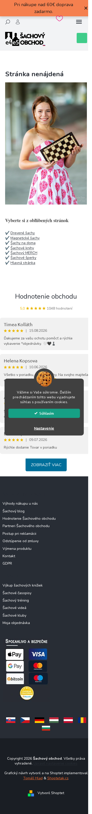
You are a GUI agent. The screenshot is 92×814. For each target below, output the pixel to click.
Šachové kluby (14, 615)
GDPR (7, 563)
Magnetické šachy (25, 238)
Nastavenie (44, 427)
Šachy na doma (23, 242)
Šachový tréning (16, 600)
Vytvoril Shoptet (51, 793)
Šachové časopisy (17, 593)
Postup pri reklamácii (19, 533)
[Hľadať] (8, 22)
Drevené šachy (22, 233)
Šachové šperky (23, 257)
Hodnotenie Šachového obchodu (29, 518)
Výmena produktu (17, 548)
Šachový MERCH (23, 252)
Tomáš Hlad (33, 778)
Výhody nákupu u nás (20, 503)
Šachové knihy (22, 248)
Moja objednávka (16, 622)
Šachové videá (14, 607)
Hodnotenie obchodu (46, 296)
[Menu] (79, 22)
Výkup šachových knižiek (23, 585)
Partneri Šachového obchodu (26, 526)
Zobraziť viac (46, 465)
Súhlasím (46, 413)
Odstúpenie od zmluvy (21, 541)
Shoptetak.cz (57, 778)
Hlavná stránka (22, 262)
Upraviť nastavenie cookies (55, 763)
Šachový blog (14, 511)
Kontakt (9, 556)
